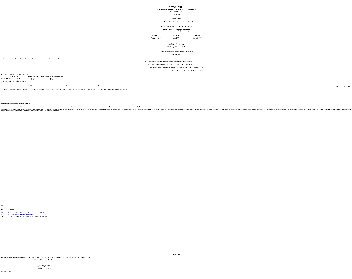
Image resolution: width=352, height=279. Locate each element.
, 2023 (42, 213)
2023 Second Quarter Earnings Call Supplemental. (20, 214)
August (38, 213)
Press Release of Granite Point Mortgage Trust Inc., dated (22, 213)
